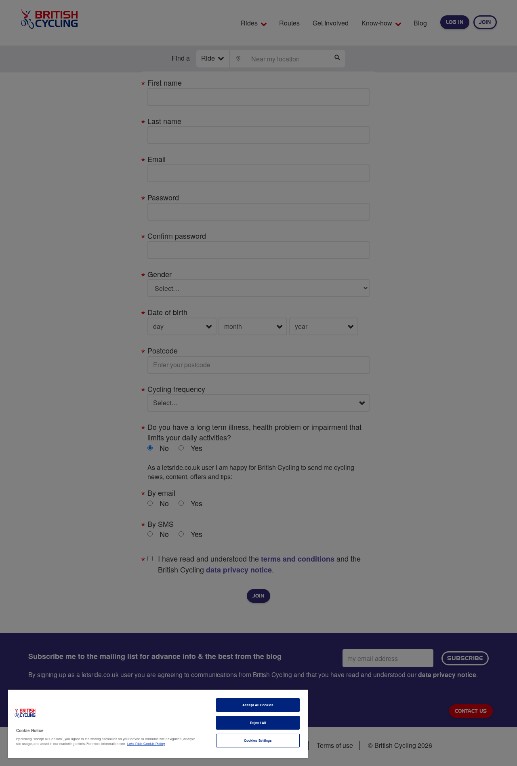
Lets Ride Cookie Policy (146, 743)
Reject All (258, 722)
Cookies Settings (258, 740)
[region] (158, 724)
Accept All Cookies (257, 705)
